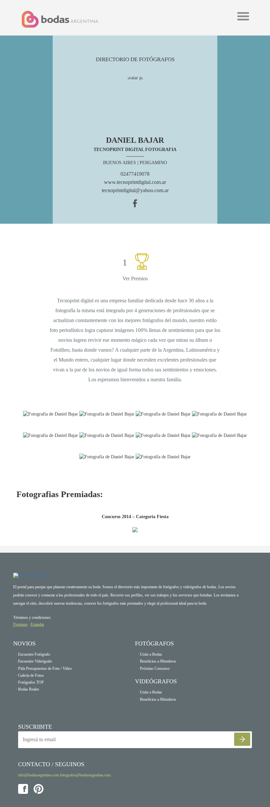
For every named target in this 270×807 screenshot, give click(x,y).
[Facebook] (135, 202)
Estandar (37, 624)
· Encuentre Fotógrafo (33, 654)
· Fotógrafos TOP (30, 682)
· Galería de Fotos (30, 675)
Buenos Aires (119, 162)
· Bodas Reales (27, 689)
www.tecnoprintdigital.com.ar (135, 182)
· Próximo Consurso (154, 668)
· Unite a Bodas (150, 654)
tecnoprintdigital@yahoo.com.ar (135, 190)
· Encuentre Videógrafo (34, 661)
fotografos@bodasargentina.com (85, 775)
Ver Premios (135, 278)
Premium (20, 624)
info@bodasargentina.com (38, 775)
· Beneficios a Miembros (157, 661)
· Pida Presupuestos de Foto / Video (44, 668)
